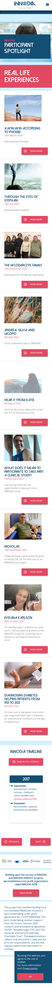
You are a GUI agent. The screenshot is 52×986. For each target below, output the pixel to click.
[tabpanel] (26, 799)
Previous (14, 842)
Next (38, 842)
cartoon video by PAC (25, 798)
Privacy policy (30, 968)
